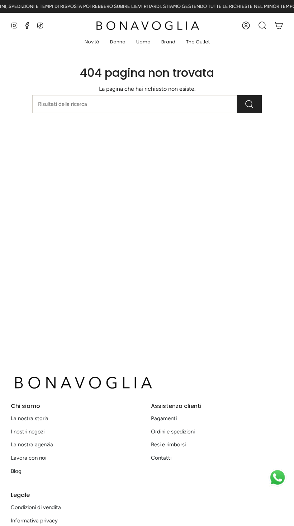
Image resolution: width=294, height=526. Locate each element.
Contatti (161, 458)
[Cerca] (249, 104)
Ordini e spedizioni (173, 431)
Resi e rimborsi (168, 444)
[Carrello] (279, 25)
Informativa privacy (34, 520)
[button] (92, 42)
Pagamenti (164, 418)
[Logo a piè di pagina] (82, 382)
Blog (16, 471)
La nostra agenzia (32, 444)
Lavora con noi (28, 458)
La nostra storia (29, 418)
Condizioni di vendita (36, 507)
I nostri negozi (27, 431)
